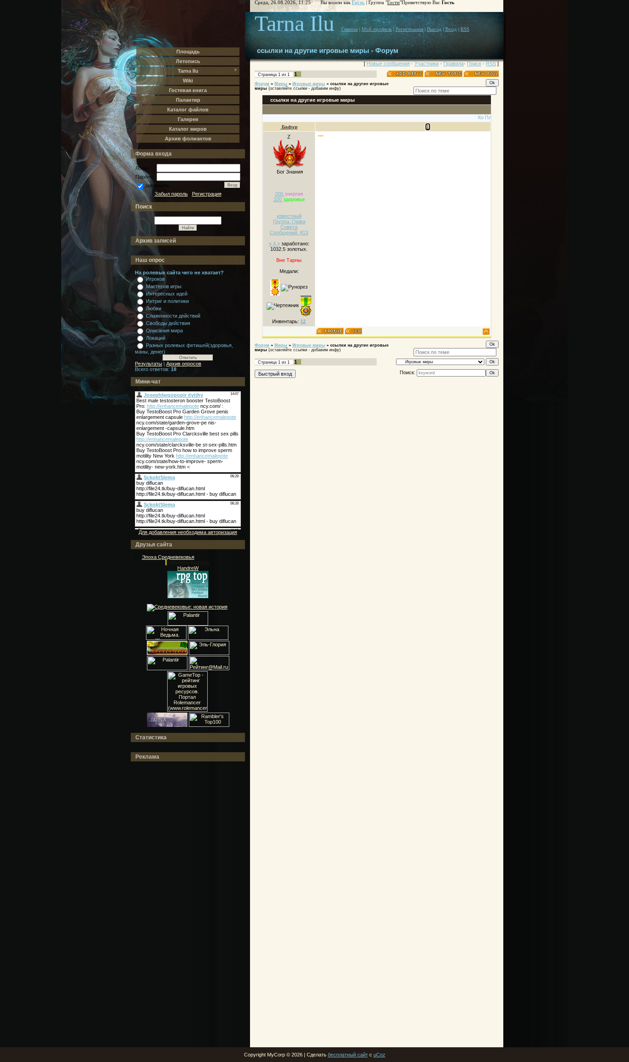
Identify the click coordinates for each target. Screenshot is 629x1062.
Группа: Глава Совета (289, 224)
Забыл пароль (171, 194)
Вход (451, 29)
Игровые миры (308, 83)
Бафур (288, 126)
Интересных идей (166, 293)
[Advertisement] (172, 904)
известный (289, 216)
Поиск (474, 63)
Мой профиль (376, 29)
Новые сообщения (388, 63)
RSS (464, 29)
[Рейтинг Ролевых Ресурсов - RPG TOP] (188, 596)
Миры (280, 83)
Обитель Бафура (189, 562)
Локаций (155, 338)
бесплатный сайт (348, 1054)
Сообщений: (289, 232)
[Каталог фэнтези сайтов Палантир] (188, 624)
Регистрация (206, 194)
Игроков (155, 279)
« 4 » (274, 243)
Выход (434, 29)
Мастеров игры (163, 286)
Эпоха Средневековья (168, 557)
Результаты (148, 363)
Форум (262, 83)
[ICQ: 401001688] (353, 331)
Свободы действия (168, 323)
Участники (426, 63)
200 (280, 194)
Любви (153, 308)
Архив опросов (183, 363)
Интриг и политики (167, 301)
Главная (349, 29)
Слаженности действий (173, 316)
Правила (453, 63)
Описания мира (164, 330)
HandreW (187, 568)
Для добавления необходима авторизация (188, 532)
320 (278, 199)
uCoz (379, 1054)
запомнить (157, 185)
